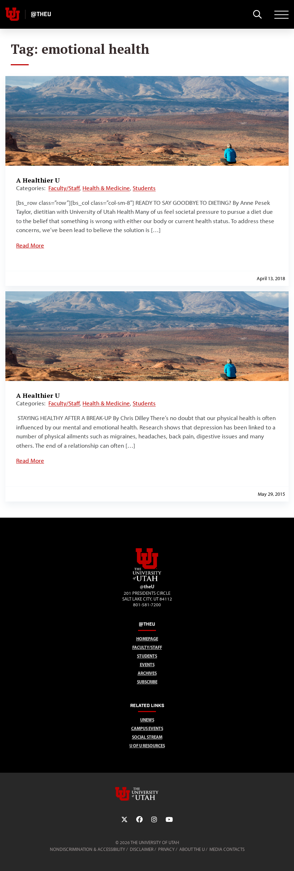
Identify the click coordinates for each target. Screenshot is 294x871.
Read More (30, 245)
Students (144, 188)
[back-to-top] (285, 857)
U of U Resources (147, 745)
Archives (147, 673)
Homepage (147, 638)
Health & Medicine (106, 188)
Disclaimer (141, 849)
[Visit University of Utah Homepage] (12, 14)
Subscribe (147, 681)
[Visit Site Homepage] (147, 579)
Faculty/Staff (64, 188)
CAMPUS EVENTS (147, 728)
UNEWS (147, 719)
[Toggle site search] (257, 14)
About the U (192, 849)
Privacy (166, 849)
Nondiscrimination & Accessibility (87, 849)
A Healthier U (38, 180)
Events (147, 664)
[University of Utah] (147, 794)
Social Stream (147, 737)
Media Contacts (227, 849)
